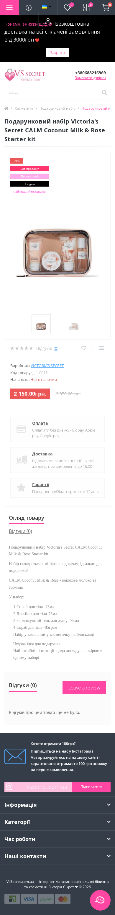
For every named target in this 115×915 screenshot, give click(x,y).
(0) (56, 348)
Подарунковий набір (57, 108)
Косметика (24, 108)
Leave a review (84, 687)
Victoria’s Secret (47, 365)
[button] (48, 21)
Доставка (42, 454)
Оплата (40, 423)
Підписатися (91, 786)
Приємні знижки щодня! (29, 24)
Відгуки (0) (20, 531)
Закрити (57, 52)
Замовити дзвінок (90, 77)
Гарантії (40, 484)
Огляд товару (26, 517)
